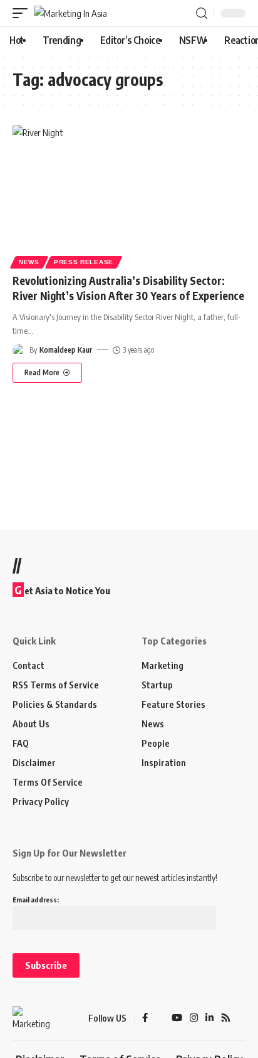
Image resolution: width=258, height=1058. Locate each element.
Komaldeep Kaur (65, 350)
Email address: (36, 899)
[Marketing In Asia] (70, 13)
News (29, 262)
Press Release (83, 262)
